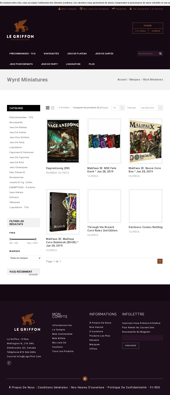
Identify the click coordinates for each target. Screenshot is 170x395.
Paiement (121, 9)
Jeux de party (49, 64)
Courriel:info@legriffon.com (24, 356)
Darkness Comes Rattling (146, 227)
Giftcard (14, 197)
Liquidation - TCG (19, 207)
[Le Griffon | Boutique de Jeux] (20, 30)
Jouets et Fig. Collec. (21, 182)
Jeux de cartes (104, 53)
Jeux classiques (18, 167)
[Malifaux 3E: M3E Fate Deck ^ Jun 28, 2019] (104, 161)
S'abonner (130, 346)
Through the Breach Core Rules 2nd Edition (102, 229)
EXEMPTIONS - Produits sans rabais (22, 190)
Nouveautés (51, 53)
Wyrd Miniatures (153, 79)
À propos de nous (100, 323)
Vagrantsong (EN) (58, 168)
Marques (134, 79)
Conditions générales (53, 387)
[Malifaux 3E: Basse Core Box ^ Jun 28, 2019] (145, 161)
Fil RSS (155, 387)
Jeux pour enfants (21, 64)
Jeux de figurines (19, 157)
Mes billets (59, 338)
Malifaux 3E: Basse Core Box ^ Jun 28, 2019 (145, 170)
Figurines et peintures (21, 152)
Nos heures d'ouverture (87, 387)
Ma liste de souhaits (96, 9)
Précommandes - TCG (22, 53)
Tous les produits (63, 351)
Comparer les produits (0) (86, 107)
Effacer (33, 274)
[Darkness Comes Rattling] (145, 220)
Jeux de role (16, 162)
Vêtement (14, 202)
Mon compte (69, 9)
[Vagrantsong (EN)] (63, 161)
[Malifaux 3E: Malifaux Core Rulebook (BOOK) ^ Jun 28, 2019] (63, 232)
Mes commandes (62, 334)
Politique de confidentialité (127, 387)
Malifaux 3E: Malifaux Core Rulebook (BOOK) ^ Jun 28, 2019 (62, 242)
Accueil (122, 79)
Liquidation (73, 64)
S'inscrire (157, 9)
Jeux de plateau (77, 53)
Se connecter (141, 9)
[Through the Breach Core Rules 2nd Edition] (104, 220)
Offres (93, 349)
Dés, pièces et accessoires (17, 175)
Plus (92, 64)
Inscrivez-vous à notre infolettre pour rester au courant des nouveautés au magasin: (141, 327)
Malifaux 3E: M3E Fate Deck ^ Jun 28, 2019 (101, 170)
